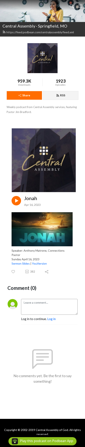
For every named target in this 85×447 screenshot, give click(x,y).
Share (26, 95)
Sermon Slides (21, 263)
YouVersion (39, 263)
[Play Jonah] (16, 200)
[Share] (47, 271)
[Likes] (13, 272)
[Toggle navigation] (80, 6)
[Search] (72, 6)
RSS (62, 95)
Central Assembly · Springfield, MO (34, 25)
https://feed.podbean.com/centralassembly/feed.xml (40, 32)
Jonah (30, 198)
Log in (51, 319)
